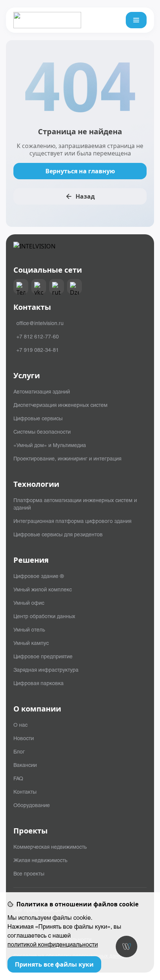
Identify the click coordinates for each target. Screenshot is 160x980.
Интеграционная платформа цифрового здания (72, 520)
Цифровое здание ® (38, 575)
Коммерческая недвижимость (50, 846)
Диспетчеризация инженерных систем (60, 404)
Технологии (36, 484)
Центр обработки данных (44, 616)
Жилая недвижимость (40, 860)
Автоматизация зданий (41, 391)
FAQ (18, 778)
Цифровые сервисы (38, 418)
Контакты (24, 791)
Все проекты (28, 873)
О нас (20, 724)
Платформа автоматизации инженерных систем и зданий (75, 504)
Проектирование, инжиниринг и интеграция (67, 458)
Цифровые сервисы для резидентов (58, 534)
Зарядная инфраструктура (46, 669)
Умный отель (29, 629)
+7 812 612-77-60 (37, 336)
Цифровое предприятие (43, 656)
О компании (37, 708)
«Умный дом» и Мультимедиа (49, 444)
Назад (85, 196)
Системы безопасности (42, 431)
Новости (23, 738)
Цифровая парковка (38, 682)
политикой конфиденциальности (52, 944)
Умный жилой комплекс (42, 589)
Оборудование (31, 804)
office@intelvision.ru (40, 322)
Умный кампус (31, 642)
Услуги (26, 375)
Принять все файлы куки (54, 964)
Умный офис (28, 602)
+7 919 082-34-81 (37, 349)
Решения (31, 560)
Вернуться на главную (80, 171)
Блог (19, 751)
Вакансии (25, 764)
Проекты (30, 830)
